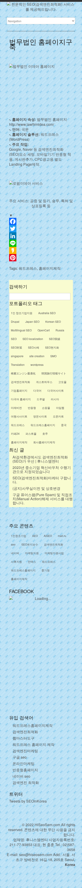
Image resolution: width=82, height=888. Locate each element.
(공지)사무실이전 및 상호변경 (36, 488)
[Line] (41, 243)
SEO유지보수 (29, 544)
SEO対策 (16, 347)
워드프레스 (28, 268)
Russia (60, 330)
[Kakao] (41, 250)
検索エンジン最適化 (23, 373)
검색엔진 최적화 (26, 782)
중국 (64, 425)
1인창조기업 (18, 536)
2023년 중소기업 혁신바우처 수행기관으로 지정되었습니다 (42, 469)
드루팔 (41, 399)
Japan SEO (32, 321)
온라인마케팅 (23, 763)
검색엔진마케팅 (25, 750)
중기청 (45, 570)
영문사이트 (40, 416)
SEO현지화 (52, 347)
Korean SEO (53, 321)
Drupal (15, 321)
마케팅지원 (32, 553)
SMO (53, 356)
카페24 (15, 433)
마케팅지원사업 (54, 553)
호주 (45, 433)
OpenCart (44, 330)
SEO (14, 339)
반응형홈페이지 (25, 769)
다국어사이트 (55, 390)
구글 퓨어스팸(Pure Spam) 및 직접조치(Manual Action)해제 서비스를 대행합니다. (43, 498)
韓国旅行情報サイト (53, 373)
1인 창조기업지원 (21, 313)
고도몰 (62, 382)
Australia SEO (47, 313)
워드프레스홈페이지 (43, 425)
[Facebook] (41, 221)
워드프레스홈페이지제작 (33, 725)
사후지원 (16, 561)
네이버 (15, 553)
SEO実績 (54, 339)
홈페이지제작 (50, 268)
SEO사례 (33, 347)
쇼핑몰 (46, 408)
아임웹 (60, 408)
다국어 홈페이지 (21, 399)
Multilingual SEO (21, 330)
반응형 (32, 408)
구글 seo (20, 757)
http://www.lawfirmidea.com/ (31, 124)
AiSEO (48, 536)
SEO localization (33, 339)
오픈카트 (58, 416)
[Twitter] (41, 228)
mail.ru (62, 536)
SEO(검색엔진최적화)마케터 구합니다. (42, 480)
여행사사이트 (19, 416)
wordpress (37, 364)
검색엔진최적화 (20, 382)
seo (13, 544)
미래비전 (16, 408)
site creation (36, 356)
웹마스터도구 (23, 738)
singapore (17, 356)
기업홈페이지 (19, 390)
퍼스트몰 (31, 433)
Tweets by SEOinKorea (28, 801)
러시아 (55, 399)
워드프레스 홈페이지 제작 (33, 744)
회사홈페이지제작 (44, 442)
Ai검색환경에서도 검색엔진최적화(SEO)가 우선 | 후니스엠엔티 (40, 459)
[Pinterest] (41, 257)
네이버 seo (21, 776)
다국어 (37, 390)
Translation (18, 364)
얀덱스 (32, 561)
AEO (35, 536)
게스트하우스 (44, 382)
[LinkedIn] (41, 236)
